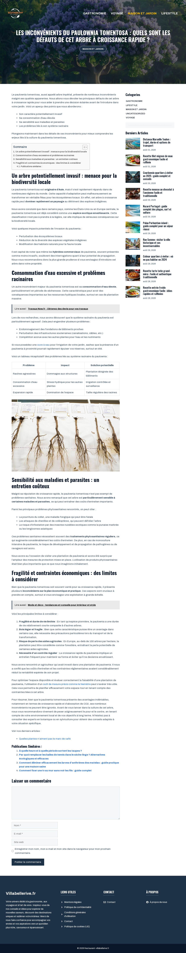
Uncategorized (135, 113)
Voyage (117, 13)
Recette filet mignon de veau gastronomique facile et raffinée (157, 159)
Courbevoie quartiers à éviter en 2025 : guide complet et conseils (158, 176)
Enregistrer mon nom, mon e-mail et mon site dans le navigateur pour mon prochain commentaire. (63, 851)
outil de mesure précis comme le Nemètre (67, 684)
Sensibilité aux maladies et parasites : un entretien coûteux (47, 159)
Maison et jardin (142, 13)
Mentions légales (73, 902)
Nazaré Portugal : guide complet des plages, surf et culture (157, 209)
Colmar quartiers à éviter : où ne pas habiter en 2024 (158, 257)
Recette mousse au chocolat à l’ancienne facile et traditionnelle (158, 192)
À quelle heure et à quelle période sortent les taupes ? (50, 750)
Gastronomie (94, 13)
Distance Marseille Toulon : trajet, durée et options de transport (156, 142)
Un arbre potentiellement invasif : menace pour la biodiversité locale (51, 151)
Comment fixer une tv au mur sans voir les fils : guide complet (55, 770)
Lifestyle (169, 13)
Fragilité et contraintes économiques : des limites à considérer (48, 163)
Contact (68, 921)
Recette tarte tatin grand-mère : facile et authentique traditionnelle (157, 274)
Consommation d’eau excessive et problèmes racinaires (45, 155)
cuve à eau (43, 344)
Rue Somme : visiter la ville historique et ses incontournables (156, 243)
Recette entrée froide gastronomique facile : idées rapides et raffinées (157, 291)
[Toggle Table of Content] (83, 147)
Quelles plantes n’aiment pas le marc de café (45, 738)
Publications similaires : (31, 166)
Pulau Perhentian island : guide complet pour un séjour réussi (158, 226)
